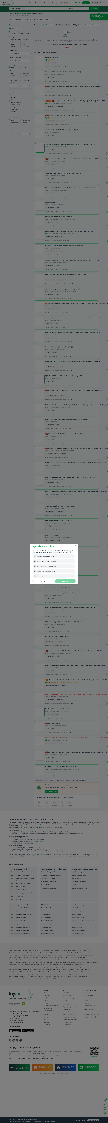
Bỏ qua (43, 581)
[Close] (75, 545)
